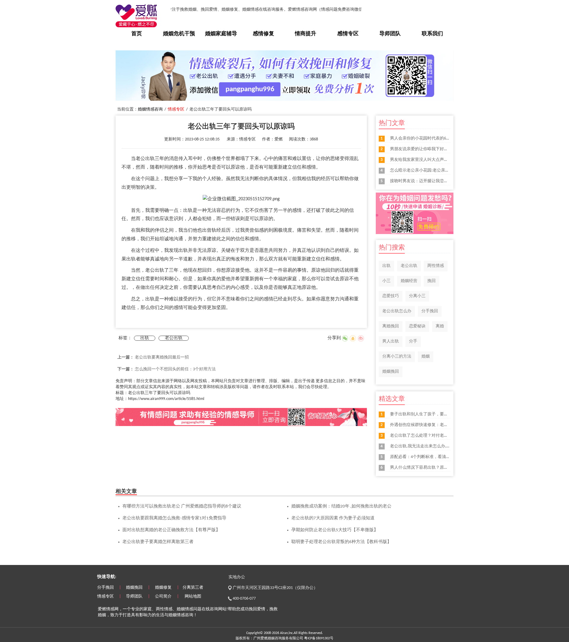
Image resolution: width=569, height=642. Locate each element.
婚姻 (425, 356)
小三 (386, 281)
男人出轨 (390, 341)
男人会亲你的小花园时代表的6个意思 (424, 138)
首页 (136, 34)
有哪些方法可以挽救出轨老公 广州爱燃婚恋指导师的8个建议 (181, 506)
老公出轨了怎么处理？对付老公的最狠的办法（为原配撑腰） (446, 435)
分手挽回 (429, 311)
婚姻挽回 (390, 371)
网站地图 (193, 596)
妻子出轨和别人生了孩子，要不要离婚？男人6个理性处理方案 (447, 414)
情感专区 (176, 109)
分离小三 (417, 296)
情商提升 (305, 34)
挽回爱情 (257, 609)
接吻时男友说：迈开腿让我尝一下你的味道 (429, 181)
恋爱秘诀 (417, 326)
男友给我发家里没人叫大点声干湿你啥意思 (429, 160)
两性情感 (435, 266)
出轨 (144, 338)
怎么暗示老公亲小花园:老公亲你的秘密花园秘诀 (434, 170)
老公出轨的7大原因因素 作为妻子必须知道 (333, 518)
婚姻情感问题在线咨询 (197, 609)
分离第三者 (193, 587)
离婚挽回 (390, 326)
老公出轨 (174, 338)
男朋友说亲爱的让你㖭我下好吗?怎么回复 (428, 149)
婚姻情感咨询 (150, 109)
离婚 (440, 326)
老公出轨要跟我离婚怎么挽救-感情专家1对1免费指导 (174, 518)
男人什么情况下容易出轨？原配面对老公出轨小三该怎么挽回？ (448, 467)
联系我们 (432, 34)
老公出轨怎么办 (396, 311)
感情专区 (348, 34)
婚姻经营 (409, 281)
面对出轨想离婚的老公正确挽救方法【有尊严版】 (171, 530)
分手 (413, 341)
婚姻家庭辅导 (221, 34)
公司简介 (163, 596)
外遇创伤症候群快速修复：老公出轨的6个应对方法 (436, 425)
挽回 (431, 281)
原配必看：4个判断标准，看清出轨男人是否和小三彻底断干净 (447, 457)
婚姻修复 (163, 587)
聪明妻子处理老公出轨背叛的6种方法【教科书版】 (341, 542)
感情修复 (263, 34)
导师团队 (390, 34)
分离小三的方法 (396, 356)
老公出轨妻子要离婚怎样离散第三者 (158, 542)
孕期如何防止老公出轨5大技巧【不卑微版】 (334, 530)
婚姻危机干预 (179, 34)
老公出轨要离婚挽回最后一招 (162, 357)
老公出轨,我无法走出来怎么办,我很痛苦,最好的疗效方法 (441, 446)
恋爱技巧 (390, 296)
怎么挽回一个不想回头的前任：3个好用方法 (175, 369)
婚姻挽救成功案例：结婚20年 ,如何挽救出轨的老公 (341, 506)
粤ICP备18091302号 (318, 638)
